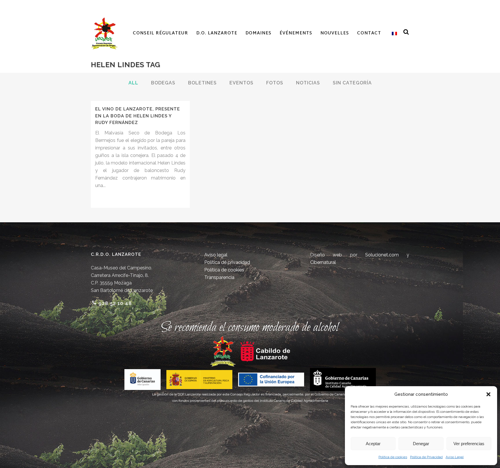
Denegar (421, 443)
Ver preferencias (468, 443)
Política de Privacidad (426, 457)
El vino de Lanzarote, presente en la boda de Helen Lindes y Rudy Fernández (137, 115)
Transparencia (219, 277)
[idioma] (393, 33)
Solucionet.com (382, 255)
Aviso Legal (455, 457)
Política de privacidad (227, 262)
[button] (488, 394)
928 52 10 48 (115, 303)
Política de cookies (392, 457)
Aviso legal (215, 255)
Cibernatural (323, 262)
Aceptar (373, 443)
